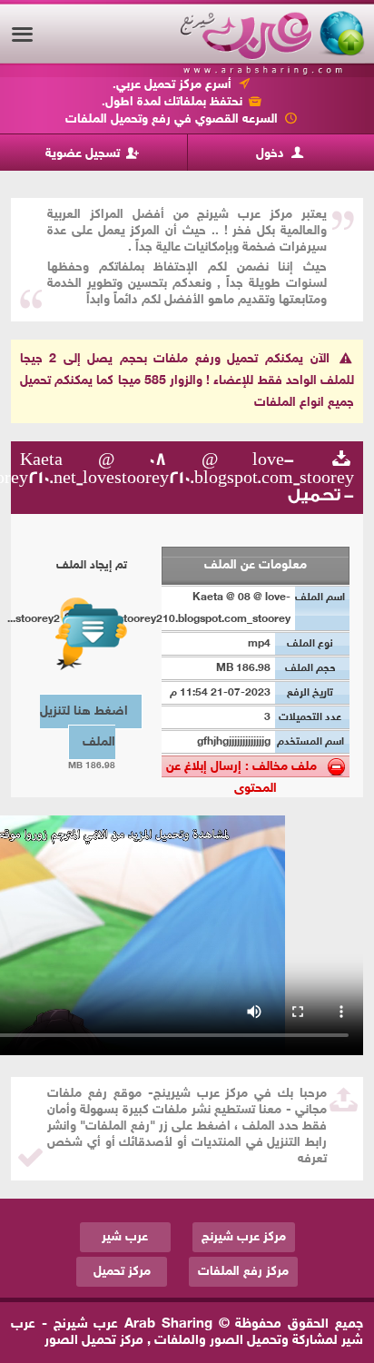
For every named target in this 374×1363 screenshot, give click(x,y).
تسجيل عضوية (84, 154)
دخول (272, 154)
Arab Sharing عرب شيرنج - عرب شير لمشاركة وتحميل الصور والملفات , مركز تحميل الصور (187, 1332)
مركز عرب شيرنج (244, 1237)
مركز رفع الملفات (243, 1271)
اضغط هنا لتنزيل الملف (84, 727)
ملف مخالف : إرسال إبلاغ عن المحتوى (247, 768)
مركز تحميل (122, 1271)
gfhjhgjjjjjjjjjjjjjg (234, 742)
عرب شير (125, 1237)
